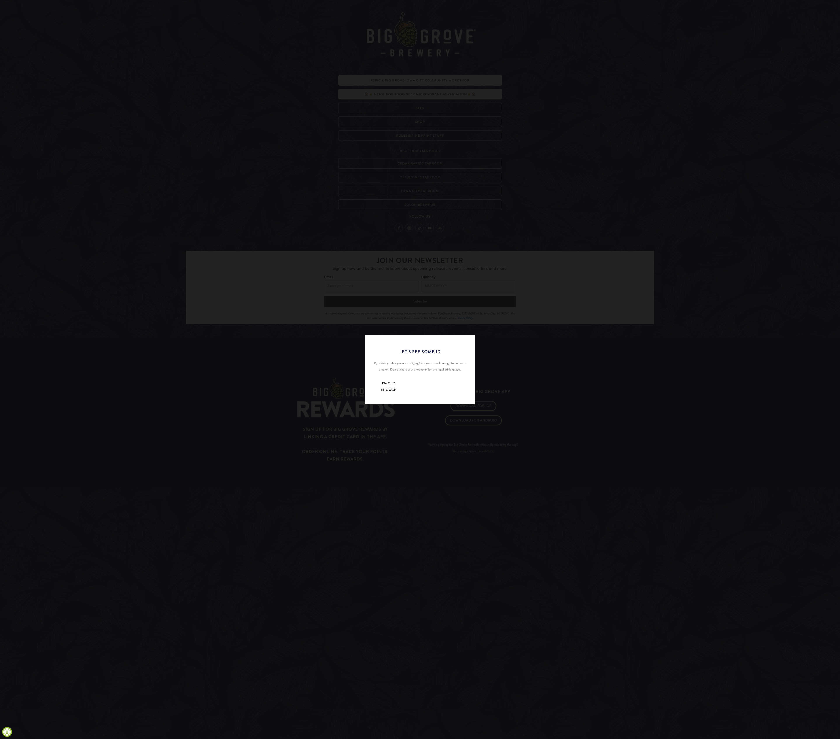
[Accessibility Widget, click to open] (7, 732)
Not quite (423, 387)
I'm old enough (389, 386)
